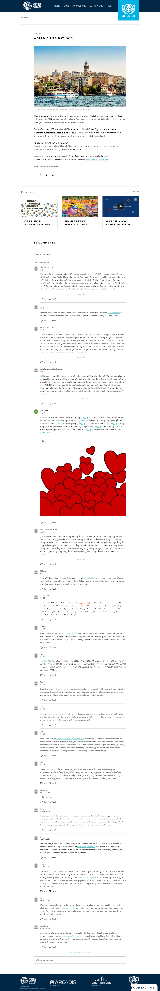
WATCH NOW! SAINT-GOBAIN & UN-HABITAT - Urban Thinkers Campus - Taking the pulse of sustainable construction (120, 223)
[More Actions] (124, 268)
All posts (24, 17)
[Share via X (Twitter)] (41, 175)
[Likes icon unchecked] (41, 298)
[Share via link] (53, 175)
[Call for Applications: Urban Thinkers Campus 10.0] (39, 206)
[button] (83, 476)
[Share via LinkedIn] (47, 175)
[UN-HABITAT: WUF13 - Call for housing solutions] (80, 206)
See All (136, 192)
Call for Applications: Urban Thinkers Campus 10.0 (39, 223)
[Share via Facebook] (35, 175)
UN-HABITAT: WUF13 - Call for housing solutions (77, 223)
